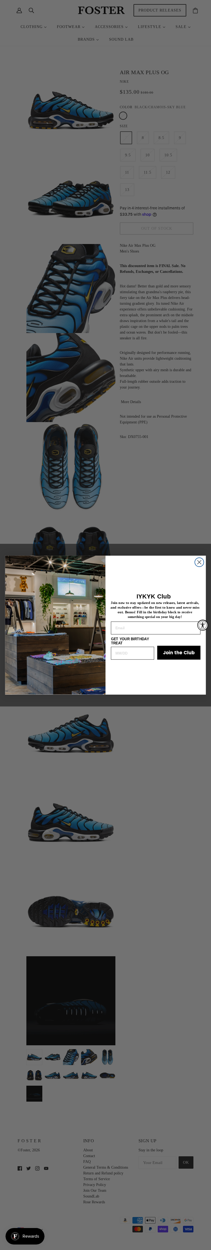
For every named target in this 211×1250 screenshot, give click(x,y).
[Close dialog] (199, 562)
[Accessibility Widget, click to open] (202, 625)
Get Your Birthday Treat (130, 641)
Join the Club (179, 652)
